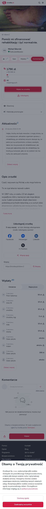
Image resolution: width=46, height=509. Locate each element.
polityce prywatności (30, 489)
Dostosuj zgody (23, 498)
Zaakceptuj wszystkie (23, 504)
